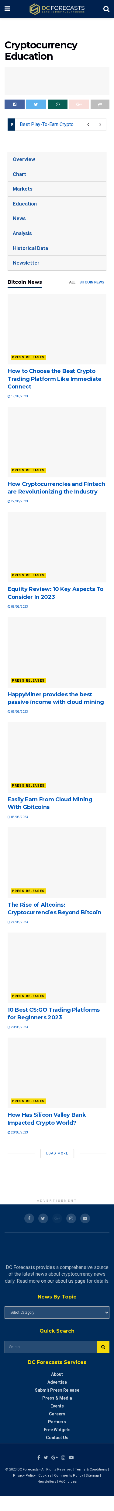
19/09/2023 (19, 396)
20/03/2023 (19, 1027)
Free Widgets (57, 1429)
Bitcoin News (92, 282)
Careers (57, 1413)
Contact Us (57, 1437)
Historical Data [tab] (30, 248)
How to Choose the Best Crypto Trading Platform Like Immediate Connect (55, 379)
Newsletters (46, 1482)
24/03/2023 (19, 922)
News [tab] (19, 218)
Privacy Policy (24, 1476)
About (57, 1374)
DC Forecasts (28, 1469)
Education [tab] (25, 204)
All (72, 282)
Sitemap (92, 1476)
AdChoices (68, 1482)
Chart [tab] (19, 174)
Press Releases (28, 357)
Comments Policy (68, 1476)
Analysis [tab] (22, 233)
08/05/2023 (19, 817)
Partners (57, 1421)
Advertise (57, 1382)
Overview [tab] (24, 159)
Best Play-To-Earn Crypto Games (55, 124)
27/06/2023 (19, 501)
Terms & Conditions (91, 1469)
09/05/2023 (19, 606)
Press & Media (57, 1398)
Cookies (44, 1476)
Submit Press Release (57, 1390)
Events (57, 1406)
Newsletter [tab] (26, 263)
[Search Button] (103, 1347)
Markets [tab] (23, 189)
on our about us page (63, 1281)
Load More (57, 1153)
